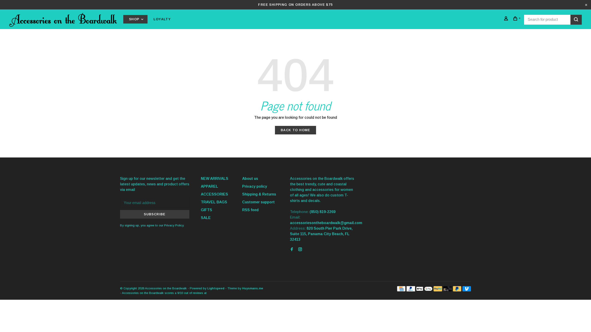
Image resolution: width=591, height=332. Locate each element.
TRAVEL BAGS (214, 202)
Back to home (295, 130)
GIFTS (206, 210)
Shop (135, 19)
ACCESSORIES (214, 194)
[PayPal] (411, 290)
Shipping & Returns (259, 194)
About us (250, 179)
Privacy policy (254, 186)
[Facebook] (292, 250)
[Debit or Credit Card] (447, 290)
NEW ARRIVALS (214, 179)
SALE (206, 218)
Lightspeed (215, 288)
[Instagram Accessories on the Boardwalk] (300, 250)
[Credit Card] (401, 290)
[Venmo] (466, 290)
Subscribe (155, 214)
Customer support (258, 202)
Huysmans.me (252, 288)
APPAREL (209, 186)
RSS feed (250, 210)
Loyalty (162, 19)
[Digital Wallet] (424, 290)
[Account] (507, 19)
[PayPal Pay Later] (457, 290)
